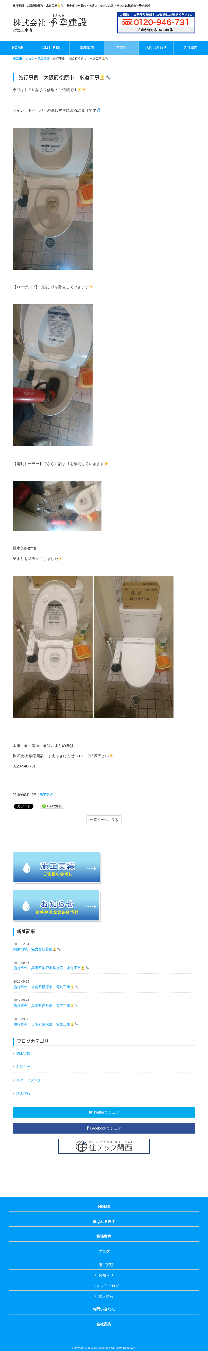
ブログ (29, 58)
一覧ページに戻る (104, 820)
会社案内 (104, 1324)
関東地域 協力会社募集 (33, 946)
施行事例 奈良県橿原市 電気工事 (41, 984)
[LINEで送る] (52, 806)
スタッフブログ (28, 1080)
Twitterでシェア (105, 1112)
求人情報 (23, 1093)
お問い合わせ (104, 1309)
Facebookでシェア (105, 1128)
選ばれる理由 (104, 1222)
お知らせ (23, 1067)
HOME (17, 58)
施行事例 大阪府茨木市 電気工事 (41, 1022)
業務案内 (104, 1236)
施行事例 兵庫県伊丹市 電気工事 (41, 1003)
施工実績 (44, 58)
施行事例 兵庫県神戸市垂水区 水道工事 (47, 965)
